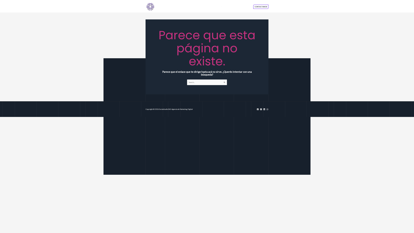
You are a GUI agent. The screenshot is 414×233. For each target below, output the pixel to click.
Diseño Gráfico (203, 6)
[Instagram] (261, 109)
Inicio (178, 6)
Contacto (233, 6)
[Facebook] (258, 109)
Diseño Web (219, 6)
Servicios (189, 6)
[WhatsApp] (267, 109)
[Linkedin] (264, 109)
